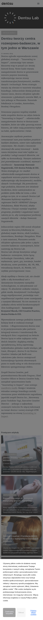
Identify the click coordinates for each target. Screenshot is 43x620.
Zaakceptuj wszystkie (9, 612)
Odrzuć (21, 612)
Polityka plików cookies (33, 612)
